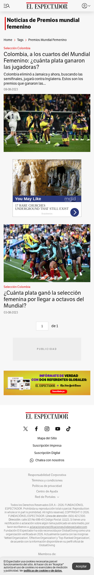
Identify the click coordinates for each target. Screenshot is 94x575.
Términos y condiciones (47, 480)
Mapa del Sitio (47, 438)
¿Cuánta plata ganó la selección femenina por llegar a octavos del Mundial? (44, 299)
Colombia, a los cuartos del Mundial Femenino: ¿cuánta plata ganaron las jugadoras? (47, 60)
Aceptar (81, 566)
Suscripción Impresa (47, 446)
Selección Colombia (17, 48)
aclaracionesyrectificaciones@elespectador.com (58, 527)
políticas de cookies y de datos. (43, 570)
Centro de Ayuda (47, 491)
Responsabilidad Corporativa (47, 475)
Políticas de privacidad (47, 486)
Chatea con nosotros (49, 460)
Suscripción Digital (47, 453)
